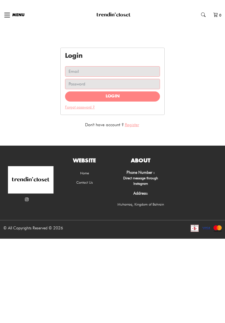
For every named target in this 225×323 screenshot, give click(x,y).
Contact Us (84, 182)
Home (84, 173)
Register (132, 124)
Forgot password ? (80, 107)
